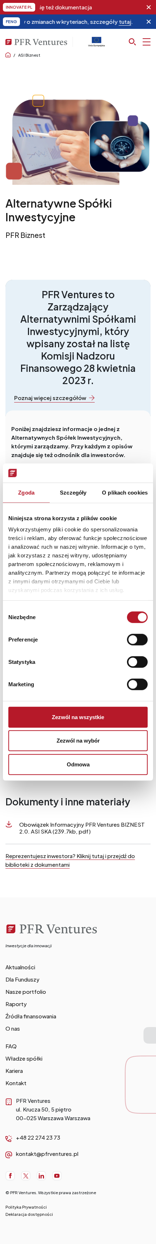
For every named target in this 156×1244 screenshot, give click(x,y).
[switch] (137, 639)
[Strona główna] (53, 938)
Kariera (14, 1070)
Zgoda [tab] (26, 492)
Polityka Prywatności (26, 1207)
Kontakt (15, 1082)
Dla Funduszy (22, 979)
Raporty (16, 1003)
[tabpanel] (78, 174)
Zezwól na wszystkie (78, 717)
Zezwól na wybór (78, 741)
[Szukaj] (140, 41)
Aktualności (20, 967)
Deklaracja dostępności (29, 1214)
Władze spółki (23, 1058)
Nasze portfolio (25, 991)
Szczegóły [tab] (73, 492)
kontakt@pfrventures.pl (47, 1153)
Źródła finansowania (30, 1016)
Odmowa (78, 764)
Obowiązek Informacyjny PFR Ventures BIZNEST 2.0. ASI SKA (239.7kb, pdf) (82, 828)
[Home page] (8, 55)
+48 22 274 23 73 (38, 1137)
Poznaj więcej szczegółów (50, 397)
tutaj (111, 21)
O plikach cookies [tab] (125, 492)
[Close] (148, 7)
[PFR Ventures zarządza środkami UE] (96, 44)
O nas (12, 1028)
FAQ (11, 1046)
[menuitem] (78, 967)
